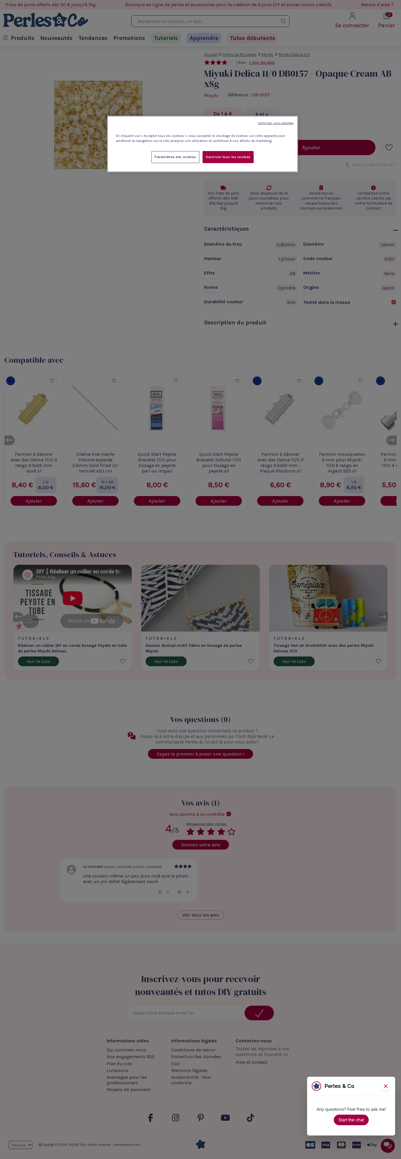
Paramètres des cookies (175, 157)
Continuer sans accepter (276, 123)
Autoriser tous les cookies (228, 157)
